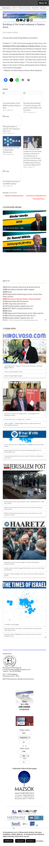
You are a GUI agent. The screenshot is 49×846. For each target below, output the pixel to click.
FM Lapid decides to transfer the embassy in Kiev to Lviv (11, 129)
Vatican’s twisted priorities (13, 196)
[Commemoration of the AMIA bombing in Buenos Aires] (12, 97)
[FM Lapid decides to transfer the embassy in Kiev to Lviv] (12, 120)
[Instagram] (31, 21)
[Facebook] (17, 21)
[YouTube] (21, 21)
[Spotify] (28, 21)
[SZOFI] (16, 826)
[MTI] (25, 826)
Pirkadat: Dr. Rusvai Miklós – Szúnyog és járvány (20, 249)
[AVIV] (14, 814)
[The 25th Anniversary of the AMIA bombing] (12, 175)
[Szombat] (32, 826)
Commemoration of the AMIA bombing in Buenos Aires (12, 105)
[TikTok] (24, 21)
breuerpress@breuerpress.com (19, 669)
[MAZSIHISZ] (16, 820)
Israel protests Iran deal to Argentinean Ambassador (11, 150)
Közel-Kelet (13, 193)
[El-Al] (28, 814)
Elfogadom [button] (20, 841)
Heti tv (6, 281)
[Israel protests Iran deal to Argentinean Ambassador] (12, 141)
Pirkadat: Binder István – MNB (13, 228)
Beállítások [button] (8, 841)
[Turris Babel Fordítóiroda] (36, 820)
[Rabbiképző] (36, 826)
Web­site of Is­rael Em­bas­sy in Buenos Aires (19, 70)
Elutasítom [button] (30, 841)
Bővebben (39, 841)
